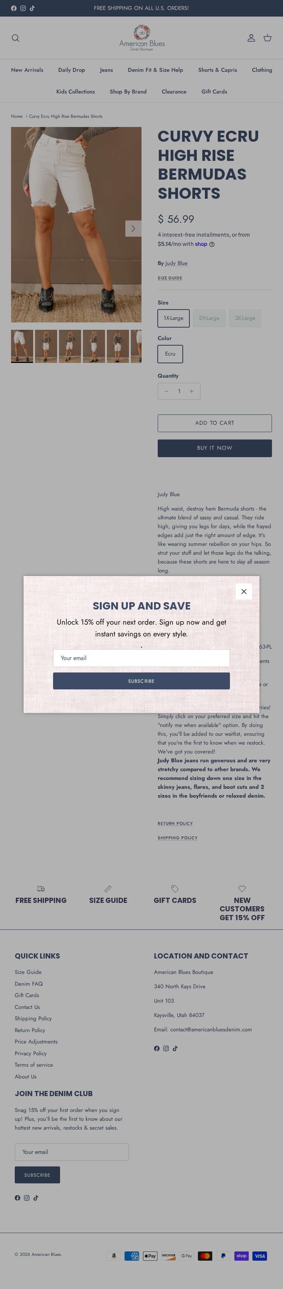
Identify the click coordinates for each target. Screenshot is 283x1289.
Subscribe (141, 681)
